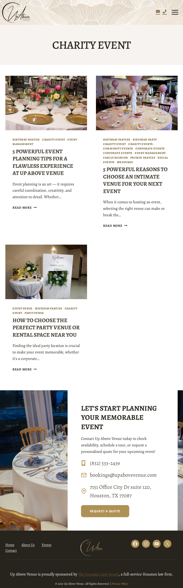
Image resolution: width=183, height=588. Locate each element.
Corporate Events (117, 153)
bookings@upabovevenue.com (123, 475)
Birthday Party (145, 139)
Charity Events (140, 144)
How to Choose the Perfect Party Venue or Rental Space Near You (46, 328)
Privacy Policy (120, 584)
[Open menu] (175, 12)
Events (46, 544)
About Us (28, 544)
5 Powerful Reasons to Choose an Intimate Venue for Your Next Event (135, 180)
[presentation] (46, 103)
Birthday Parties (26, 139)
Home (9, 544)
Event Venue (22, 308)
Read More (24, 207)
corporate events (150, 148)
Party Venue (34, 313)
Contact (11, 550)
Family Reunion (115, 158)
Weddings (125, 162)
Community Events (118, 148)
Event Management (150, 153)
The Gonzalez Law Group (98, 574)
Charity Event (53, 139)
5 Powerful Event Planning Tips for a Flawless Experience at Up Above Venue (42, 162)
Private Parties (142, 158)
